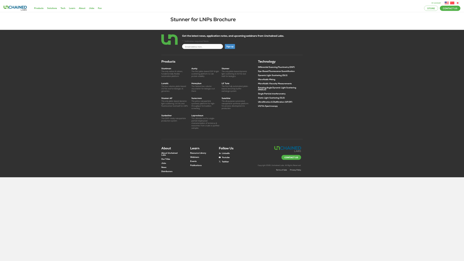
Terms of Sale (281, 170)
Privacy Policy (295, 170)
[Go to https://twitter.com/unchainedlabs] (224, 161)
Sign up (229, 46)
